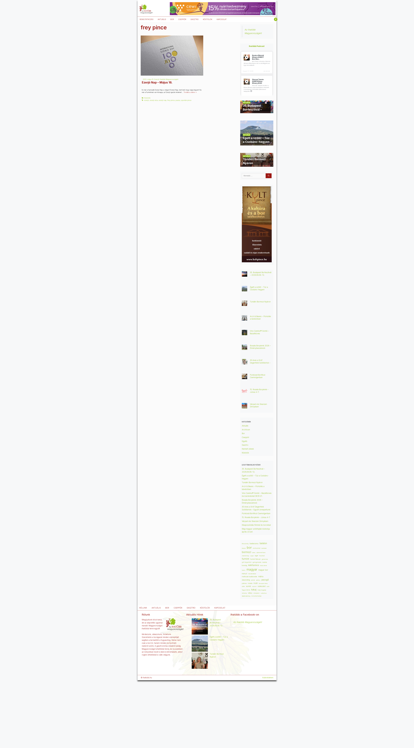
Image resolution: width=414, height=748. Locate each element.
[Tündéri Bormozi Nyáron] (256, 165)
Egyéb (244, 441)
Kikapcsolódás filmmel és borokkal (256, 525)
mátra (260, 576)
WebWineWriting (246, 596)
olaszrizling (246, 580)
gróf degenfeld (246, 562)
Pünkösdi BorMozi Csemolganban (256, 513)
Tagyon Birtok (246, 590)
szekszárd (261, 586)
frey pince (171, 100)
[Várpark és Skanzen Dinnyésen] (244, 407)
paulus (178, 100)
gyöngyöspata (256, 562)
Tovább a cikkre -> (190, 92)
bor (249, 547)
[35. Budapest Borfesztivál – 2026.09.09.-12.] (256, 112)
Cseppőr (245, 437)
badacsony (254, 543)
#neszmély (245, 543)
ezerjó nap (162, 100)
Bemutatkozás (146, 19)
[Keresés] (269, 175)
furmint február (255, 559)
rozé (255, 583)
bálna (253, 552)
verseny (244, 593)
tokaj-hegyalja (262, 590)
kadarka (264, 562)
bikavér (244, 548)
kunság (244, 565)
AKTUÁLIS (162, 19)
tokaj (253, 589)
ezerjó (146, 100)
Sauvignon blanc (263, 583)
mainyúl (244, 573)
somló (248, 586)
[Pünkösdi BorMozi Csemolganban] (244, 378)
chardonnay (245, 556)
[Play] (246, 57)
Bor (243, 433)
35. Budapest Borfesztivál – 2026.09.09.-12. (216, 623)
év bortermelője (256, 596)
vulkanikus (264, 593)
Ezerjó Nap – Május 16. (157, 82)
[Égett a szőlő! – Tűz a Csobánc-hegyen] (256, 144)
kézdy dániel (263, 565)
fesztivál (262, 556)
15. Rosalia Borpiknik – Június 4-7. (256, 517)
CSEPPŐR (182, 19)
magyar (252, 569)
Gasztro (245, 445)
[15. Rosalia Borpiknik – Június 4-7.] (244, 392)
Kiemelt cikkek (248, 449)
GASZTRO (195, 19)
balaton (263, 543)
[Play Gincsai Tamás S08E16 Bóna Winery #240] (247, 82)
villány (250, 593)
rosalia (250, 583)
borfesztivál (256, 548)
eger (256, 556)
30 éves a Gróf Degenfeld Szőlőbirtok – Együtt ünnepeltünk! (260, 362)
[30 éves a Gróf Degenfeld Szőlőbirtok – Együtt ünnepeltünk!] (244, 363)
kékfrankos (253, 565)
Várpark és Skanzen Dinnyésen (255, 521)
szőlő (268, 586)
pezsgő (265, 579)
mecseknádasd (252, 573)
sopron (254, 586)
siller (243, 586)
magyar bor (263, 570)
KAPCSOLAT (222, 19)
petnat (253, 580)
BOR (172, 19)
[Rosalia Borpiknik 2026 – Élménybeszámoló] (244, 348)
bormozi (246, 552)
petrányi (258, 580)
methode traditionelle (249, 576)
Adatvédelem (267, 678)
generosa (265, 559)
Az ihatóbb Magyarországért (247, 622)
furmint (245, 559)
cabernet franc (261, 552)
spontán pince (186, 100)
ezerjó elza (154, 100)
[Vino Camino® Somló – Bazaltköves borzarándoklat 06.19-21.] (244, 334)
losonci (243, 570)
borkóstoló (264, 548)
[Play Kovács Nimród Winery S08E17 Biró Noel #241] (247, 57)
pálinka (244, 583)
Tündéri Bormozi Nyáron (260, 302)
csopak (252, 556)
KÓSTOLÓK (207, 19)
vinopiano (256, 593)
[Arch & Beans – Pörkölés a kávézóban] (244, 319)
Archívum (246, 430)
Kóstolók (147, 98)
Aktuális (245, 426)
